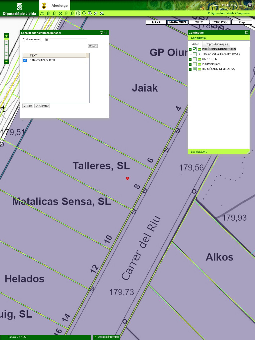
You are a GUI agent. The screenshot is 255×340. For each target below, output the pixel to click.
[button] (219, 32)
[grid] (55, 78)
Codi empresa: (32, 39)
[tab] (219, 38)
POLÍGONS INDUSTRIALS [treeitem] (219, 49)
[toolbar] (245, 2)
